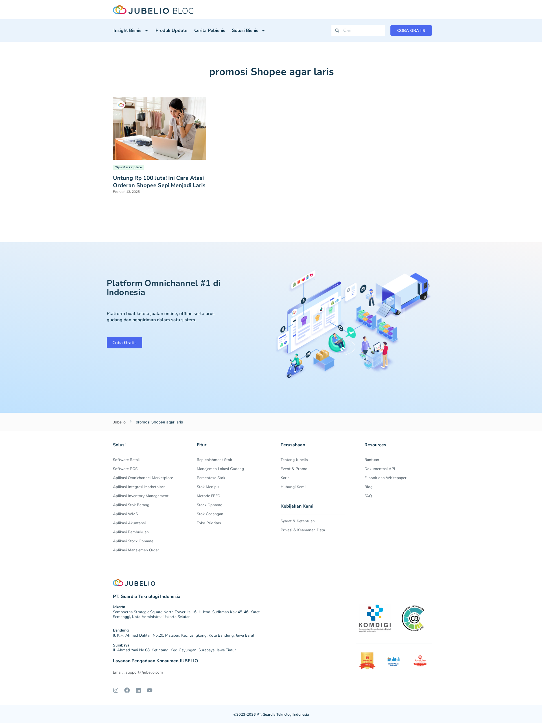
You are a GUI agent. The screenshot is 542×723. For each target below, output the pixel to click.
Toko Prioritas (209, 523)
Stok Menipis (208, 487)
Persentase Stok (211, 477)
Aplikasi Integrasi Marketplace (139, 487)
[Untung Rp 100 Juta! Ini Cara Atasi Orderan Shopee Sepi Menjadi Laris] (159, 128)
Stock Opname (209, 505)
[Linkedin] (138, 690)
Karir (285, 477)
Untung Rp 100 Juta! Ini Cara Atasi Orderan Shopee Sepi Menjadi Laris (159, 181)
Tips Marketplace (128, 167)
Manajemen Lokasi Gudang (220, 468)
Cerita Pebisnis (209, 30)
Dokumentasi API (379, 468)
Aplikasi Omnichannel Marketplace (143, 477)
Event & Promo (294, 468)
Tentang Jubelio (294, 459)
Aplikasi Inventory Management (141, 496)
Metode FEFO (208, 496)
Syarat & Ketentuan (298, 521)
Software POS (125, 468)
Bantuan (371, 459)
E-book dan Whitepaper (385, 477)
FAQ (368, 496)
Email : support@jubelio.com (138, 672)
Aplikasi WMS (125, 514)
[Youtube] (149, 690)
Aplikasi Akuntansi (129, 523)
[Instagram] (116, 690)
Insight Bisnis (127, 30)
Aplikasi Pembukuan (131, 532)
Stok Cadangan (210, 514)
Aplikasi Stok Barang (131, 505)
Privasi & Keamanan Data (303, 530)
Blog (368, 487)
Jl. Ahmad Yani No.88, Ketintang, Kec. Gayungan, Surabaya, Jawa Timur (174, 650)
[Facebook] (127, 690)
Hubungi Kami (293, 487)
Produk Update (171, 30)
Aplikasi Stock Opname (133, 541)
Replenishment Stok (214, 459)
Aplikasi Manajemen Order (136, 550)
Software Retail (126, 459)
